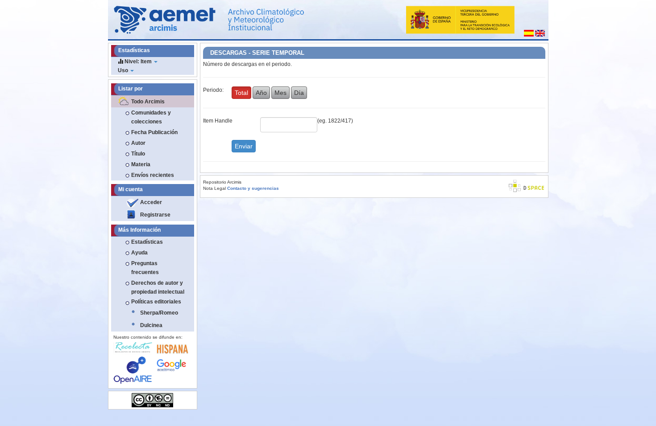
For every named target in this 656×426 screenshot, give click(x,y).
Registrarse (155, 215)
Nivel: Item (138, 61)
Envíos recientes (152, 175)
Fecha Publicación (154, 132)
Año (261, 92)
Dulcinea (151, 325)
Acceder (151, 202)
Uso (123, 70)
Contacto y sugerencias (253, 188)
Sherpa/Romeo (159, 313)
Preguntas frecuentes (145, 267)
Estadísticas (147, 242)
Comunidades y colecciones (151, 117)
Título (138, 154)
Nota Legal (214, 188)
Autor (138, 143)
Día (299, 92)
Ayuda (139, 253)
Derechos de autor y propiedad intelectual (157, 287)
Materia (140, 164)
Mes (280, 92)
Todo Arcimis (148, 101)
